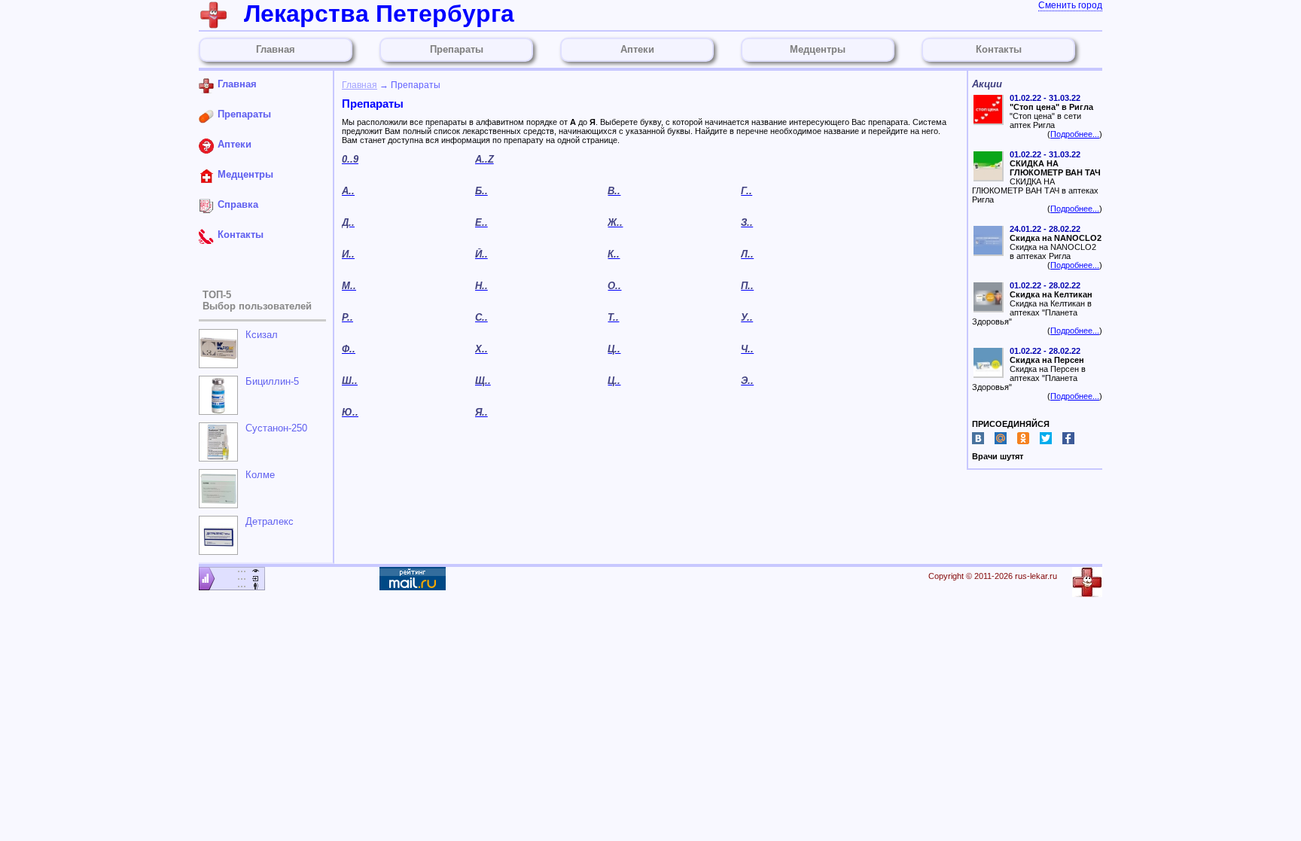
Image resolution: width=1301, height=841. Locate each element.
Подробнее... (1074, 134)
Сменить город (1070, 5)
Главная (359, 85)
